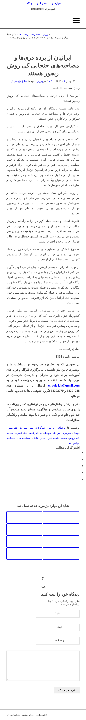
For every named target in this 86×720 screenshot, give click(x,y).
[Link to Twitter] (71, 715)
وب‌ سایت (59, 640)
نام (57, 613)
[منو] (74, 20)
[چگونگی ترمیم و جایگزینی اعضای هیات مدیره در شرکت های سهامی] (24, 541)
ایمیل (58, 627)
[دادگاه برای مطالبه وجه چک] (24, 554)
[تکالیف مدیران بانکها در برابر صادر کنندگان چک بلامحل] (61, 554)
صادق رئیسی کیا (19, 81)
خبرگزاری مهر (37, 427)
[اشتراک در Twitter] (78, 459)
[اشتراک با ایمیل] (78, 479)
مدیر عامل (39, 438)
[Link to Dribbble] (77, 715)
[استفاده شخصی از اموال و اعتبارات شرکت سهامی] (61, 517)
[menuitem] (56, 3)
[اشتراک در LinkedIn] (78, 472)
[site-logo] (50, 20)
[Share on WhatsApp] (78, 465)
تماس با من (42, 3)
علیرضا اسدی (14, 433)
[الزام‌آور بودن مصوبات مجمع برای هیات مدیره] (61, 529)
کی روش (74, 438)
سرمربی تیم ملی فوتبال (57, 433)
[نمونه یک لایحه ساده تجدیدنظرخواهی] (61, 541)
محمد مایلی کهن (57, 438)
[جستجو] (65, 20)
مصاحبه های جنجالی (18, 438)
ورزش (39, 81)
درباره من (56, 3)
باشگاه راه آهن (56, 427)
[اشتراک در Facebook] (78, 452)
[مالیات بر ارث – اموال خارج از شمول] (24, 529)
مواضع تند (74, 443)
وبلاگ (29, 3)
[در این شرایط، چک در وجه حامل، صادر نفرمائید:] (24, 517)
